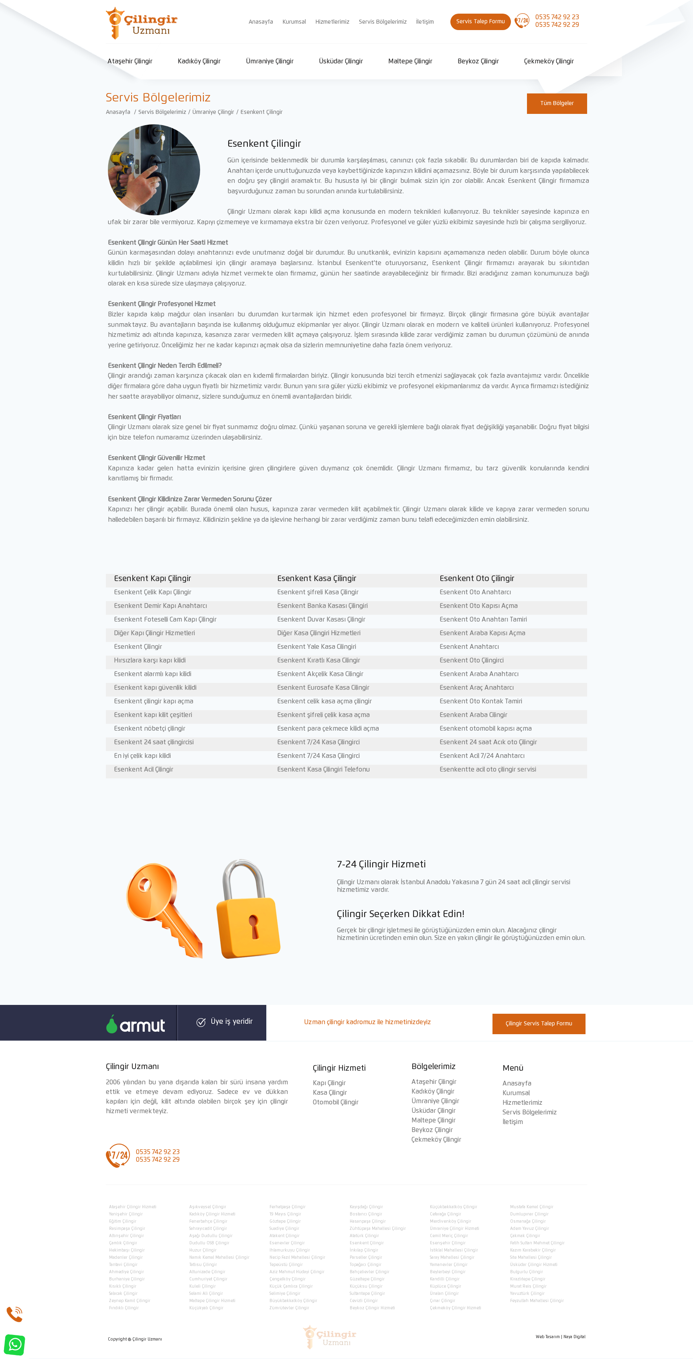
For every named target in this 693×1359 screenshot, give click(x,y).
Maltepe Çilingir (410, 61)
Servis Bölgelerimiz (383, 22)
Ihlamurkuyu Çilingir (290, 1250)
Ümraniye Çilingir (270, 61)
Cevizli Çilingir (364, 1301)
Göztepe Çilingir (285, 1221)
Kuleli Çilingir (202, 1286)
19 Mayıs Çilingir (285, 1214)
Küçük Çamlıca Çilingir (291, 1286)
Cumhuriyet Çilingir (208, 1279)
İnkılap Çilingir (364, 1250)
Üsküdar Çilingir (341, 61)
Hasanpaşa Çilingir (368, 1221)
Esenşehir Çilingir (448, 1243)
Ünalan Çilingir (444, 1294)
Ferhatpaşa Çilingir (288, 1207)
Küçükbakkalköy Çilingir (453, 1207)
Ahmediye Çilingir (126, 1272)
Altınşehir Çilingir (126, 1236)
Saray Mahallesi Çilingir (452, 1258)
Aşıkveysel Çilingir (207, 1207)
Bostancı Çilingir (366, 1214)
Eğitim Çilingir (122, 1221)
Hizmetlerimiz (332, 22)
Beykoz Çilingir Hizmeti (372, 1308)
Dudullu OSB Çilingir (209, 1243)
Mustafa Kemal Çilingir (531, 1207)
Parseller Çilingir (366, 1258)
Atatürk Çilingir (364, 1236)
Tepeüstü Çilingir (286, 1265)
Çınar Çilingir (442, 1301)
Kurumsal (294, 22)
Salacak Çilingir (123, 1294)
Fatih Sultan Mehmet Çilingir (537, 1243)
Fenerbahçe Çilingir (208, 1221)
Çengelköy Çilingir (288, 1279)
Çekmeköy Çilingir (549, 61)
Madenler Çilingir (126, 1258)
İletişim (425, 22)
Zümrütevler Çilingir (289, 1308)
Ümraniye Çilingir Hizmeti (454, 1229)
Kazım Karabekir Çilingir (533, 1250)
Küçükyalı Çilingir (206, 1308)
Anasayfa (261, 22)
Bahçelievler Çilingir (369, 1272)
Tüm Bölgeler (557, 103)
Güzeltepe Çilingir (367, 1279)
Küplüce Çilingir (445, 1286)
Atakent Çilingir (285, 1236)
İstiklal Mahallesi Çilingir (454, 1250)
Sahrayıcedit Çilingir (208, 1229)
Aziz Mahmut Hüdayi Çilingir (297, 1272)
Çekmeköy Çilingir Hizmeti (455, 1308)
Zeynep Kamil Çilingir (129, 1301)
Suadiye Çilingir (284, 1229)
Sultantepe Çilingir (367, 1294)
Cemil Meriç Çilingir (449, 1236)
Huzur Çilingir (203, 1250)
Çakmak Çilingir (525, 1236)
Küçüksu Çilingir (366, 1286)
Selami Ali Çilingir (206, 1294)
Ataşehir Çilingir (129, 61)
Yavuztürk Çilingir (527, 1294)
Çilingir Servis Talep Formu (539, 1024)
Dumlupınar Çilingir (529, 1214)
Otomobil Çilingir (336, 1102)
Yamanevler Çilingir (449, 1265)
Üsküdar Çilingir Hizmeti (533, 1265)
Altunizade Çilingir (207, 1272)
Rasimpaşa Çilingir (127, 1229)
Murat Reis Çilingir (528, 1286)
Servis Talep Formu (480, 21)
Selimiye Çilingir (285, 1294)
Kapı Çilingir (329, 1083)
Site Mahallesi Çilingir (531, 1258)
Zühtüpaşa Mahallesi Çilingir (378, 1229)
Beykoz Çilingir (478, 61)
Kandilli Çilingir (445, 1279)
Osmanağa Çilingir (528, 1221)
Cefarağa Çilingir (445, 1214)
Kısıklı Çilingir (122, 1286)
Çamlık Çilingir (123, 1243)
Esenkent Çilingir (262, 112)
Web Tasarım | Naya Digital (561, 1337)
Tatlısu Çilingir (203, 1265)
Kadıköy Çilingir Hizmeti (212, 1214)
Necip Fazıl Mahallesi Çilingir (297, 1258)
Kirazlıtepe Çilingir (527, 1279)
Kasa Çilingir (330, 1093)
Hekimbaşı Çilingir (127, 1250)
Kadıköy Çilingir (199, 61)
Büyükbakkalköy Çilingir (293, 1301)
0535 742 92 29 (557, 25)
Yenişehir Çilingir (126, 1214)
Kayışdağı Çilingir (366, 1207)
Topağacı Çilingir (365, 1265)
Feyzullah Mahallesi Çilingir (537, 1301)
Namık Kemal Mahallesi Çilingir (219, 1258)
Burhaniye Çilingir (127, 1279)
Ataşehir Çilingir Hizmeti (132, 1207)
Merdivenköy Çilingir (450, 1221)
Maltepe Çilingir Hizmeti (212, 1301)
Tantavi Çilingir (123, 1265)
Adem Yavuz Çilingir (529, 1229)
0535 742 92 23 (557, 17)
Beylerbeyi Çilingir (448, 1272)
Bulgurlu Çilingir (526, 1272)
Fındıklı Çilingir (124, 1308)
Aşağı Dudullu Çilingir (211, 1236)
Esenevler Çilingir (287, 1243)
